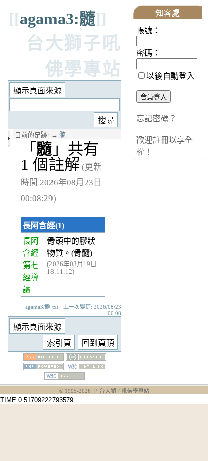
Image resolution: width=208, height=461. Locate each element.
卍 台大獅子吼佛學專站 (120, 391)
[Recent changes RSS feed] (43, 358)
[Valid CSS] (64, 377)
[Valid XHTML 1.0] (86, 367)
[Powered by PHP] (43, 367)
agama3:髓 (57, 19)
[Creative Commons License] (86, 358)
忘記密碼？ (156, 118)
